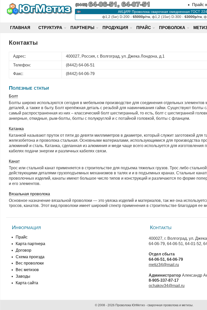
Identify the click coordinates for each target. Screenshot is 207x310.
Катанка (16, 129)
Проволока (172, 28)
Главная (20, 28)
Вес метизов (27, 270)
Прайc (22, 237)
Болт (13, 96)
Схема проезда (30, 257)
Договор (23, 250)
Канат (14, 161)
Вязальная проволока (29, 194)
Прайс (143, 28)
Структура (50, 28)
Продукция (115, 28)
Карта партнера (30, 244)
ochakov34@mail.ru (167, 285)
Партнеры (82, 28)
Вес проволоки (30, 263)
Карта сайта (27, 283)
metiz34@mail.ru (164, 265)
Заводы (23, 276)
